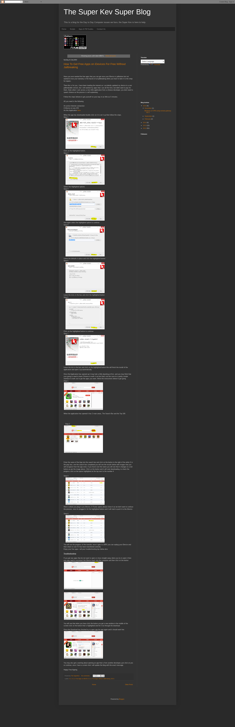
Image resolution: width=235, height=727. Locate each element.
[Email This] (94, 676)
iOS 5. (113, 678)
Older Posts (129, 684)
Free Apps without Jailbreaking (101, 678)
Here (79, 110)
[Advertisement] (153, 85)
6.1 (70, 678)
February (148, 119)
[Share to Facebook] (101, 676)
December (148, 108)
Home (64, 29)
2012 (145, 128)
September (148, 116)
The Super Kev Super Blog (107, 12)
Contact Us (101, 29)
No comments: (85, 675)
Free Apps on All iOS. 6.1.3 (83, 678)
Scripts (72, 29)
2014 (145, 122)
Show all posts (111, 56)
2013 (145, 125)
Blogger (121, 699)
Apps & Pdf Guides (86, 29)
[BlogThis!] (96, 676)
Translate (157, 64)
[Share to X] (98, 676)
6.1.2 (73, 678)
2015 (145, 106)
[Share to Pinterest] (103, 676)
